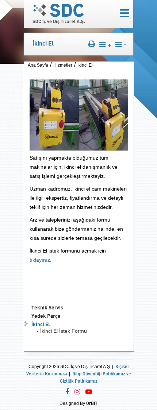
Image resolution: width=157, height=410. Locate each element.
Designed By (78, 403)
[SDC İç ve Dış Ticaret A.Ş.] (58, 22)
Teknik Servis (47, 307)
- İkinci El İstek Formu (62, 331)
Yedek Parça (45, 316)
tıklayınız (40, 260)
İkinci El (40, 324)
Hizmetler (62, 65)
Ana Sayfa (38, 65)
